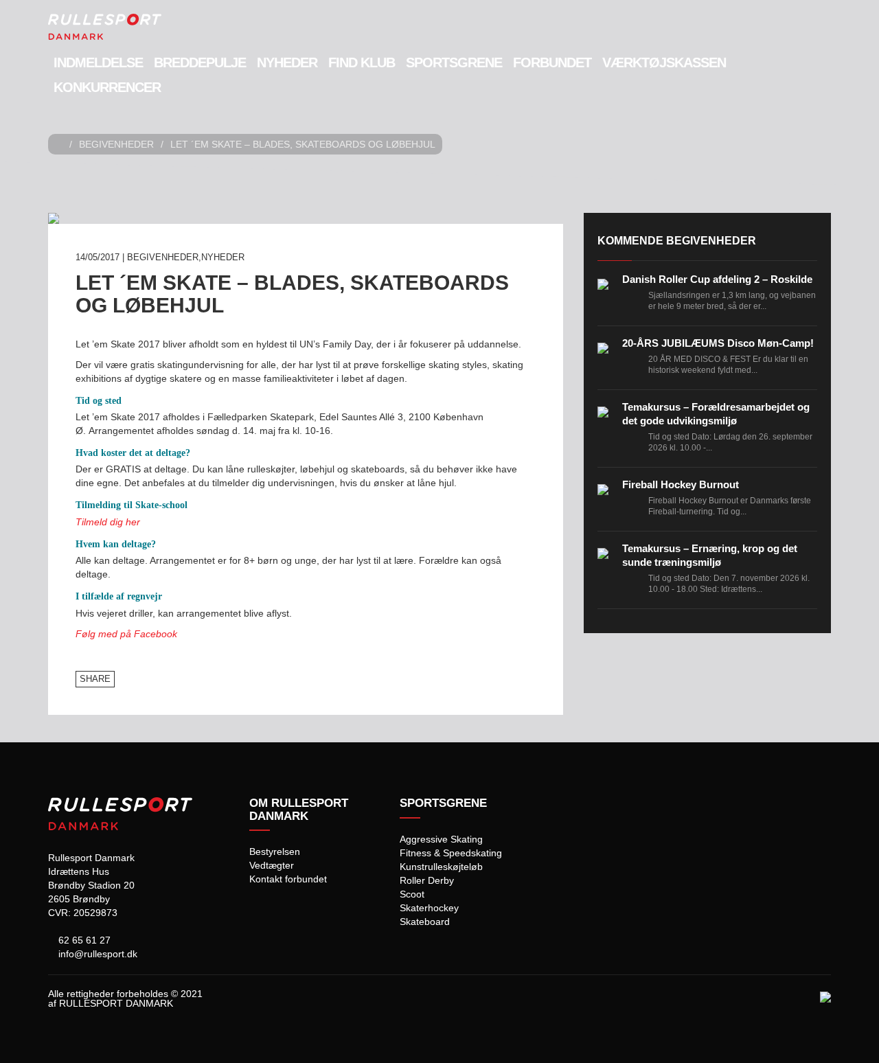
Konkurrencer (107, 87)
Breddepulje (200, 62)
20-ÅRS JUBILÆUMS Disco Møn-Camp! (718, 343)
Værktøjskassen (664, 62)
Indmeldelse (98, 62)
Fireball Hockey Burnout (680, 484)
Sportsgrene (454, 62)
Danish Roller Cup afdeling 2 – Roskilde (717, 279)
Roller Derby (427, 880)
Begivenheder (116, 144)
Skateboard (425, 921)
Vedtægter (271, 865)
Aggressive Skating (441, 839)
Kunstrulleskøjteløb (441, 866)
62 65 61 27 (83, 940)
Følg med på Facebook (126, 633)
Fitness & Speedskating (451, 852)
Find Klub (361, 62)
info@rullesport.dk (96, 953)
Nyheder (287, 62)
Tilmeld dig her (108, 521)
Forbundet (552, 62)
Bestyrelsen (274, 851)
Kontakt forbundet (288, 878)
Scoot (412, 894)
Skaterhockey (429, 907)
